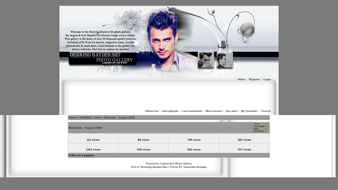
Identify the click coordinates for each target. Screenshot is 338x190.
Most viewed (214, 111)
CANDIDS (85, 117)
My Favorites (249, 111)
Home (241, 79)
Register (254, 79)
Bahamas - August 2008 (119, 117)
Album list (151, 111)
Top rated (231, 111)
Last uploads (170, 111)
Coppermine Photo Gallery (176, 163)
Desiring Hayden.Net (154, 166)
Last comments (192, 111)
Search (266, 111)
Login (267, 79)
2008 (98, 117)
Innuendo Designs (195, 166)
